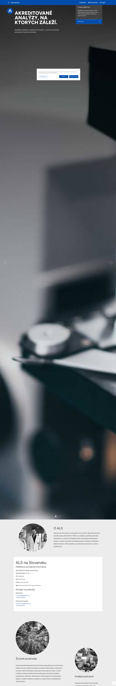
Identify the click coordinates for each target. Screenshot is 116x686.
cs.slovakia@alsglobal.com (23, 595)
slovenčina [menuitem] (94, 2)
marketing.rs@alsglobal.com (23, 603)
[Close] (78, 70)
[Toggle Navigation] (9, 2)
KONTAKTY (81, 21)
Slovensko (15, 2)
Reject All (64, 76)
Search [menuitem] (83, 2)
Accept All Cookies (73, 76)
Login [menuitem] (103, 2)
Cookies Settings (43, 76)
